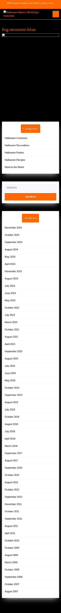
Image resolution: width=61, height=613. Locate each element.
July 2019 (10, 409)
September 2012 (13, 496)
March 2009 (11, 562)
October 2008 (12, 569)
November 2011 (13, 504)
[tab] (56, 14)
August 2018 (11, 424)
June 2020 (10, 373)
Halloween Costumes (16, 138)
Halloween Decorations (17, 145)
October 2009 (12, 547)
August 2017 (11, 460)
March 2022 (11, 322)
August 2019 (11, 402)
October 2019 (12, 387)
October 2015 (12, 475)
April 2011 (10, 533)
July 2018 (10, 431)
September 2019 (13, 395)
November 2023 (13, 271)
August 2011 (11, 526)
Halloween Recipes (15, 159)
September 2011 (13, 518)
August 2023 (11, 278)
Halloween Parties (14, 152)
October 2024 (12, 234)
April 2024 (10, 264)
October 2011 (12, 511)
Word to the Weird (14, 167)
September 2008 (13, 576)
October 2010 (12, 540)
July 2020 (10, 365)
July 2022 (10, 315)
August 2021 (11, 336)
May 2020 (10, 380)
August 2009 (11, 555)
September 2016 (13, 467)
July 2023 (10, 285)
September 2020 (13, 351)
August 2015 (11, 482)
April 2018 (10, 438)
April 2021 (10, 344)
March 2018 (11, 446)
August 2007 (11, 591)
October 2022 (12, 307)
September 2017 (13, 453)
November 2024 (13, 227)
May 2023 (10, 300)
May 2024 (10, 256)
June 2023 (10, 293)
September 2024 (13, 242)
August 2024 (11, 249)
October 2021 (12, 329)
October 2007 (12, 584)
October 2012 (12, 489)
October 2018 (12, 416)
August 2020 (11, 358)
